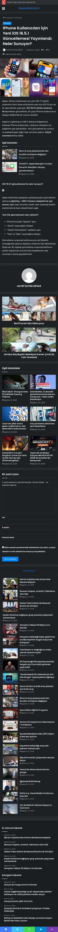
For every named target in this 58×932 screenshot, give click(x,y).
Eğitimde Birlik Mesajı (30, 781)
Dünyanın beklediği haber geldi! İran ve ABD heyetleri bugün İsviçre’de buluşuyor (37, 640)
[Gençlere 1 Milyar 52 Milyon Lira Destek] (10, 629)
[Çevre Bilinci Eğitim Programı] (10, 714)
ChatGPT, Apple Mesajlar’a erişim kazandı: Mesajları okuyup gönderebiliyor (35, 167)
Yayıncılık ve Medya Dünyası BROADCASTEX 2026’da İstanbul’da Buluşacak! (41, 457)
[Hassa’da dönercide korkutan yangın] (10, 773)
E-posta (6, 527)
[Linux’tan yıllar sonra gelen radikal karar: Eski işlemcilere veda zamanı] (15, 414)
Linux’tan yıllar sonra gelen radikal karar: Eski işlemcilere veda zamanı (14, 426)
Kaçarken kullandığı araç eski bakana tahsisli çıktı (34, 747)
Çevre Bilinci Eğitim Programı (34, 710)
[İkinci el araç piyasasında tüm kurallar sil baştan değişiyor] (9, 154)
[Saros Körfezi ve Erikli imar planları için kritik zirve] (10, 690)
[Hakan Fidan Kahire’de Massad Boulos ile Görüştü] (10, 607)
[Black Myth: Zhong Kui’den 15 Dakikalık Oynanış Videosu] (15, 382)
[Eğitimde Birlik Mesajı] (10, 785)
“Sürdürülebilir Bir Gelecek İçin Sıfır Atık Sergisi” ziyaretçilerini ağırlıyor (37, 676)
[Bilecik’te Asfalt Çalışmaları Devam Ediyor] (10, 761)
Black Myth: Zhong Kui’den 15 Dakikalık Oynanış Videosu (15, 394)
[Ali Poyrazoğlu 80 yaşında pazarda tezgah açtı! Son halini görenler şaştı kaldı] (10, 665)
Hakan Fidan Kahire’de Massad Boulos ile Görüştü (27, 2)
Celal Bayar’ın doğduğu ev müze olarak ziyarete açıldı (35, 651)
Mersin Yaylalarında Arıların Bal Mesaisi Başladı (35, 580)
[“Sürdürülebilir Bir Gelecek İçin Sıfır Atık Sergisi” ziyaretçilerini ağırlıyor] (10, 678)
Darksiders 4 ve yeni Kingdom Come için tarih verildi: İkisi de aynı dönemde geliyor (14, 457)
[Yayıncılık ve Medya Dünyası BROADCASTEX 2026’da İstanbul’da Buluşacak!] (43, 443)
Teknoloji (18, 18)
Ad (4, 517)
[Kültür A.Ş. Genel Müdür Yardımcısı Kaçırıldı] (10, 797)
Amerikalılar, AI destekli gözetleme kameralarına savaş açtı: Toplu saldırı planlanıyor (42, 395)
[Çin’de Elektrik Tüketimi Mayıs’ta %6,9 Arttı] (10, 809)
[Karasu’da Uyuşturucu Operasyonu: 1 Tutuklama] (10, 726)
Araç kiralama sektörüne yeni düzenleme (42, 424)
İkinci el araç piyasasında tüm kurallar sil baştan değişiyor (34, 699)
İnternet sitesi (8, 537)
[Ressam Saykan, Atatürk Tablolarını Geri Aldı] (10, 595)
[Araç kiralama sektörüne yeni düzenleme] (43, 414)
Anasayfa (8, 18)
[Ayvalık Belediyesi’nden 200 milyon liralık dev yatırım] (10, 737)
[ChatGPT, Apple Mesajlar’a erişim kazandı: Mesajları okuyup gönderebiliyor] (9, 167)
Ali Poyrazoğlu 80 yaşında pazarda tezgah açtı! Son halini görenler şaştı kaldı (37, 664)
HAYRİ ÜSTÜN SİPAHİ (14, 50)
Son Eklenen (29, 570)
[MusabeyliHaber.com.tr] (29, 8)
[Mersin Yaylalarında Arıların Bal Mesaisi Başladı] (10, 583)
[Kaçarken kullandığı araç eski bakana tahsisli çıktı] (10, 749)
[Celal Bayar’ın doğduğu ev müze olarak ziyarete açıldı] (10, 653)
